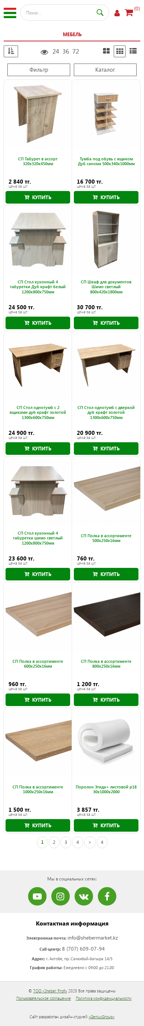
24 (55, 51)
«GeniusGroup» (101, 1016)
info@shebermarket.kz (93, 937)
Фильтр (39, 69)
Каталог (105, 69)
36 (65, 51)
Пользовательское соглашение (43, 998)
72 (75, 51)
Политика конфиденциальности (103, 998)
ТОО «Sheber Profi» (50, 990)
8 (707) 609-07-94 (83, 948)
